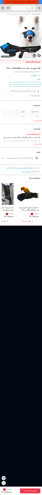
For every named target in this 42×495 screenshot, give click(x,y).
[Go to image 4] (5, 56)
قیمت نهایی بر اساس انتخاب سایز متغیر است (25, 84)
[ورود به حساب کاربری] (8, 8)
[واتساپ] (4, 483)
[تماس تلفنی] (4, 478)
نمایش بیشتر (38, 121)
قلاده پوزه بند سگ (27, 172)
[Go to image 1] (10, 56)
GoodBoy (34, 75)
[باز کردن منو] (38, 8)
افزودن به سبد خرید (30, 491)
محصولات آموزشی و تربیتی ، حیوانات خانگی (17, 14)
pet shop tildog (36, 14)
